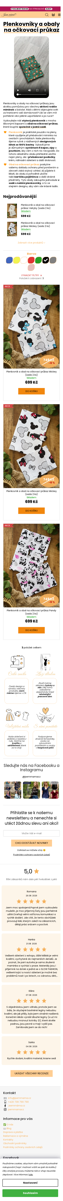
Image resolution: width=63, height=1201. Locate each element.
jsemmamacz (16, 1109)
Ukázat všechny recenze (32, 1073)
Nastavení (30, 1183)
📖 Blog (7, 1128)
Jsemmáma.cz (16, 1105)
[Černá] (45, 260)
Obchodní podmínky (14, 1143)
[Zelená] (38, 260)
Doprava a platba (13, 1132)
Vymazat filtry (30, 275)
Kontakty (8, 1139)
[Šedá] (53, 260)
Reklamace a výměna (15, 1136)
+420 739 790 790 (18, 1102)
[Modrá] (9, 260)
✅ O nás (8, 1124)
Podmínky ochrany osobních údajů (31, 854)
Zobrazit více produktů (30, 242)
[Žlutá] (16, 260)
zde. (31, 1174)
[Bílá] (24, 260)
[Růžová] (31, 267)
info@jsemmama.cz (19, 1098)
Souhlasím (30, 1193)
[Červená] (31, 260)
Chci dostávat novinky (31, 843)
